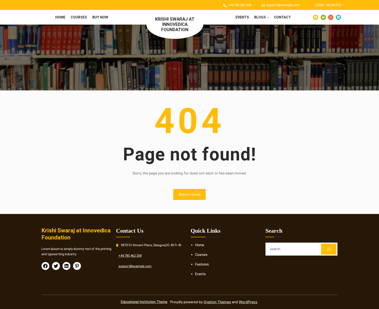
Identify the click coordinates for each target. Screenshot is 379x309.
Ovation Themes (217, 302)
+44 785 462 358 (239, 5)
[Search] (329, 249)
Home (199, 245)
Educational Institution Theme (144, 302)
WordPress (248, 302)
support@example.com (283, 5)
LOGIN (319, 5)
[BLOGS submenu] (268, 17)
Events (200, 274)
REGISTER (334, 5)
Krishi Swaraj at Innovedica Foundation (175, 24)
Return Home (189, 194)
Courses (201, 255)
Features (202, 264)
